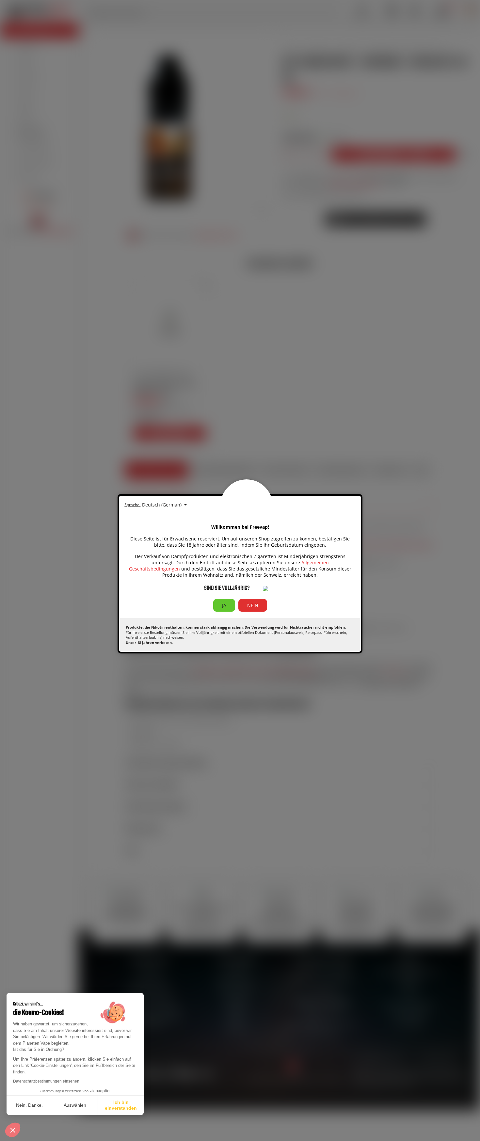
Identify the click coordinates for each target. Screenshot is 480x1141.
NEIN (252, 605)
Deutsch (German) (162, 505)
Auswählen (75, 1105)
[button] (13, 1130)
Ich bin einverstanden (121, 1105)
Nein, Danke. (29, 1105)
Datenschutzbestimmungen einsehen (46, 1081)
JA (224, 605)
